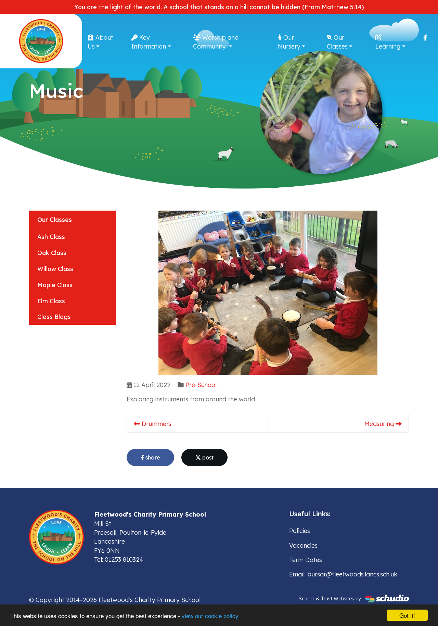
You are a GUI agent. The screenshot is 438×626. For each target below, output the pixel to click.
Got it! (407, 615)
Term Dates (305, 559)
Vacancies (303, 545)
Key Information (148, 42)
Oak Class (51, 252)
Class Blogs (54, 316)
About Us (100, 42)
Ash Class (51, 236)
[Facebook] (425, 37)
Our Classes (337, 42)
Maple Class (55, 285)
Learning (387, 46)
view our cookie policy (210, 615)
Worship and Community (216, 42)
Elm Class (51, 301)
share (152, 457)
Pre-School (201, 384)
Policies (299, 530)
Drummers (155, 423)
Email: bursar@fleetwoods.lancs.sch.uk (343, 574)
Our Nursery (289, 42)
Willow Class (55, 268)
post (207, 457)
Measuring (380, 423)
